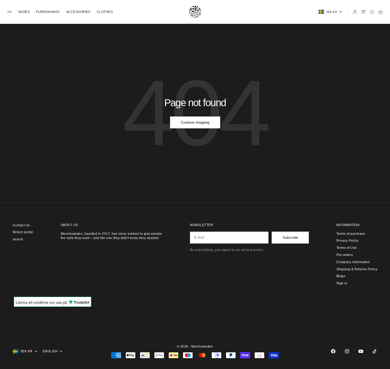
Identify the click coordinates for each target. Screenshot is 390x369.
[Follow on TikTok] (374, 351)
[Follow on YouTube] (360, 351)
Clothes (105, 12)
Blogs (340, 276)
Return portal (23, 232)
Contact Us (21, 225)
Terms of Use (346, 248)
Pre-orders (344, 255)
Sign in (341, 283)
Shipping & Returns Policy (356, 269)
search (18, 239)
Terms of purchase (350, 234)
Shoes (24, 12)
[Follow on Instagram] (347, 351)
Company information (353, 262)
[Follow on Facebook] (333, 351)
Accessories (78, 12)
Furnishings (47, 12)
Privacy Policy (347, 240)
